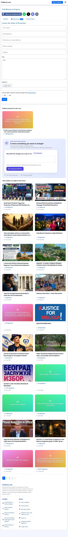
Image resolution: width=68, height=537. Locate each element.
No (10, 95)
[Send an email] (32, 14)
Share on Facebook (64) (13, 14)
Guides (4, 499)
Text (3, 57)
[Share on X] (28, 14)
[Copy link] (37, 14)
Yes (5, 95)
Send (4, 99)
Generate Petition (16, 169)
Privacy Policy (30, 19)
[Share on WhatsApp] (24, 14)
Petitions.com (6, 2)
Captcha (4, 82)
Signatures (17, 19)
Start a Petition (57, 2)
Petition (5, 19)
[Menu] (65, 2)
